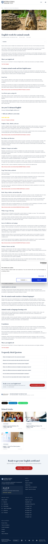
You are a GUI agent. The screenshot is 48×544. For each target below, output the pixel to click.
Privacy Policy (4, 523)
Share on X (4, 403)
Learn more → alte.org (7, 492)
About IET (27, 480)
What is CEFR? (4, 499)
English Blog (27, 485)
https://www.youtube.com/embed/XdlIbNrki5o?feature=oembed (15, 207)
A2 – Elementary (5, 504)
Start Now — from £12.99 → (24, 468)
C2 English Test (28, 506)
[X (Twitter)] (25, 540)
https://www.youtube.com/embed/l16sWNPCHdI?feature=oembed (16, 242)
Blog (2, 8)
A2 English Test (28, 514)
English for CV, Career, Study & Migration (11, 8)
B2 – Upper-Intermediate (6, 508)
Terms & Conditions (5, 525)
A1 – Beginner (4, 502)
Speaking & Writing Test (30, 504)
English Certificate (28, 482)
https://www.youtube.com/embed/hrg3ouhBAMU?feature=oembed (16, 166)
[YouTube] (29, 540)
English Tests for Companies (31, 487)
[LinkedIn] (21, 540)
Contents (4, 41)
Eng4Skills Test (28, 502)
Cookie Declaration (5, 527)
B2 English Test (28, 510)
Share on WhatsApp (23, 403)
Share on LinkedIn (12, 403)
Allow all (39, 280)
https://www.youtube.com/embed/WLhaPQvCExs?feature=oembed (16, 134)
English (16, 540)
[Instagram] (33, 540)
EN (41, 2)
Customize (23, 280)
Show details (41, 275)
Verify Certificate (5, 533)
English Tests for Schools (30, 489)
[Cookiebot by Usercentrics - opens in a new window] (41, 263)
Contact (3, 529)
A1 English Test (28, 516)
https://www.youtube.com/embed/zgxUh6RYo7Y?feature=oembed (16, 89)
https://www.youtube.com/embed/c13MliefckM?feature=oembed (15, 188)
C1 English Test (28, 508)
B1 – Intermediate (5, 506)
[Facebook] (36, 540)
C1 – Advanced (5, 510)
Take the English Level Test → (37, 385)
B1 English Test (28, 512)
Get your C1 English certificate (8, 120)
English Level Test (29, 499)
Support (3, 531)
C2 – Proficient (5, 512)
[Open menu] (45, 2)
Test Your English (5, 64)
